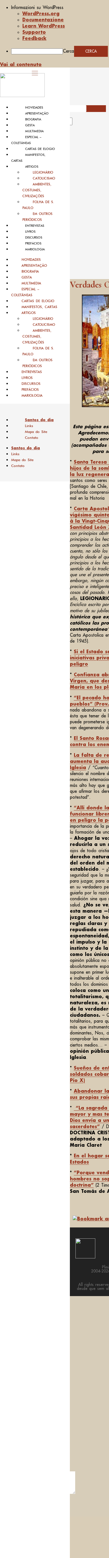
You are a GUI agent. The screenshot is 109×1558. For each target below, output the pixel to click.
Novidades (34, 107)
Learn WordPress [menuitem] (43, 26)
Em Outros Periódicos (37, 217)
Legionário (43, 172)
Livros (30, 232)
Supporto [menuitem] (34, 32)
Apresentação (37, 113)
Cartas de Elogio (40, 149)
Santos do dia (39, 419)
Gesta (30, 125)
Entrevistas (34, 226)
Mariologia (35, 249)
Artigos (31, 167)
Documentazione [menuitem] (43, 20)
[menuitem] (60, 7)
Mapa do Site (36, 432)
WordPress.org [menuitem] (41, 13)
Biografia (33, 119)
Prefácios (33, 243)
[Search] (78, 123)
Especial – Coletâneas (25, 292)
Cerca (68, 51)
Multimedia (34, 131)
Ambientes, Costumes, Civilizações (36, 190)
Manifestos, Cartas (39, 307)
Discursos (33, 237)
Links (29, 426)
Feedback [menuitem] (34, 38)
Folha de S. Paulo (38, 205)
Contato (31, 437)
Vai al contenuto (21, 64)
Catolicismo (44, 178)
